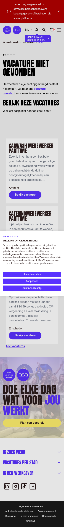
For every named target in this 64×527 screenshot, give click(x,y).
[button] (11, 236)
